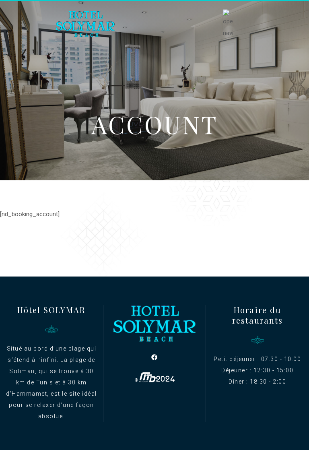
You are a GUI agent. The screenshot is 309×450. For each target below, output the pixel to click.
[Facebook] (154, 357)
